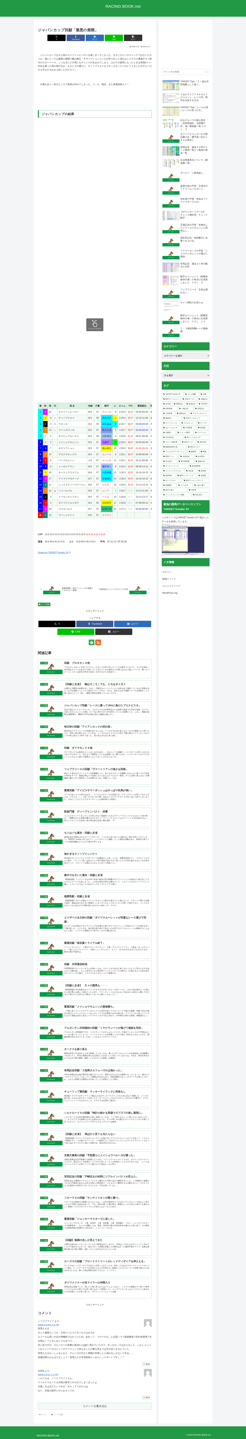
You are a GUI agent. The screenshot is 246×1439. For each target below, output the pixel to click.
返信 (148, 1364)
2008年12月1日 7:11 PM (48, 1375)
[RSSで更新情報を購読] (98, 642)
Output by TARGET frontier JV (53, 552)
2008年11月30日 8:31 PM (48, 1325)
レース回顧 (45, 604)
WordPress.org (169, 593)
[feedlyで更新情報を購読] (91, 642)
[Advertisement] (186, 46)
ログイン (166, 572)
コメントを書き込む (95, 1406)
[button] (133, 38)
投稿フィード (169, 579)
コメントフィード (171, 586)
